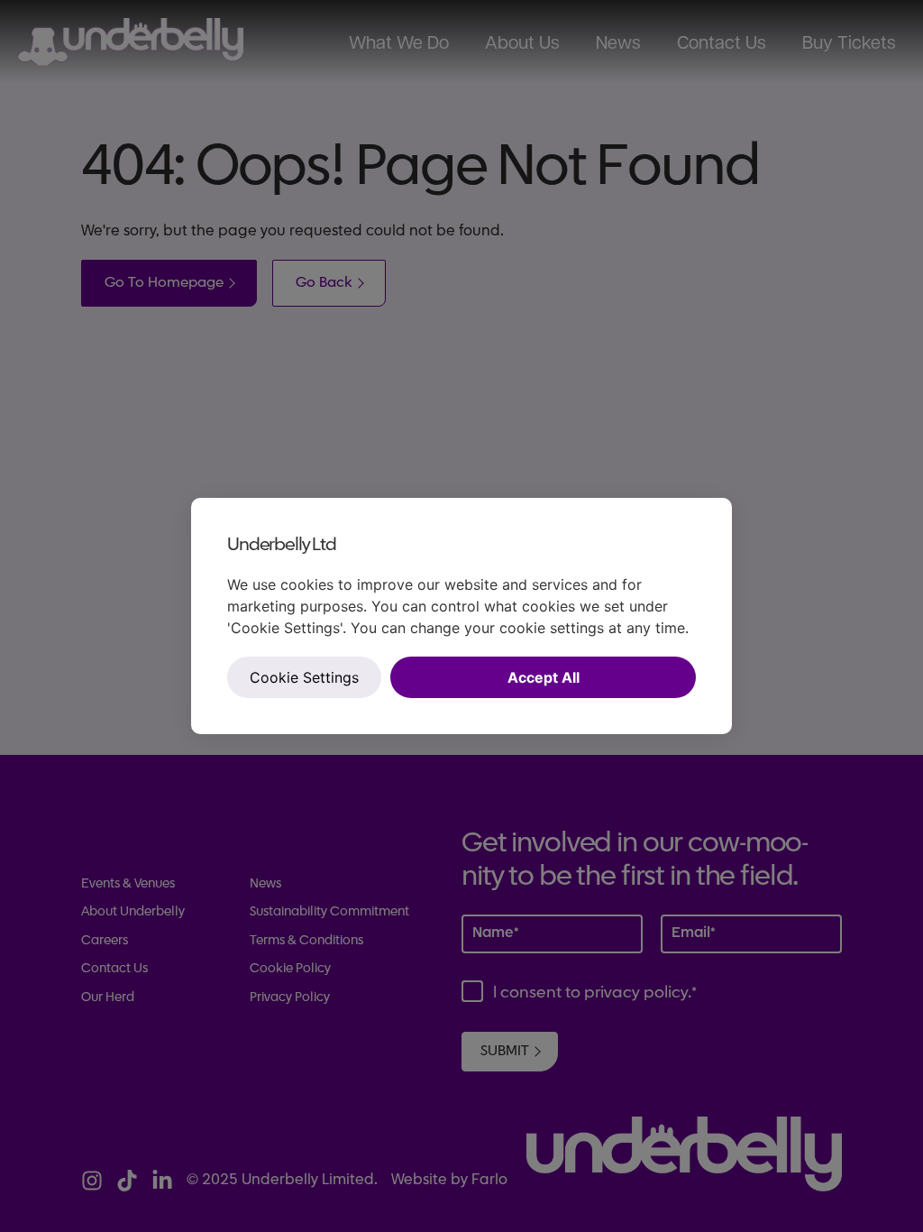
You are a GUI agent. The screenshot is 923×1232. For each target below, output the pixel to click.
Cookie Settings (304, 677)
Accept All (543, 677)
